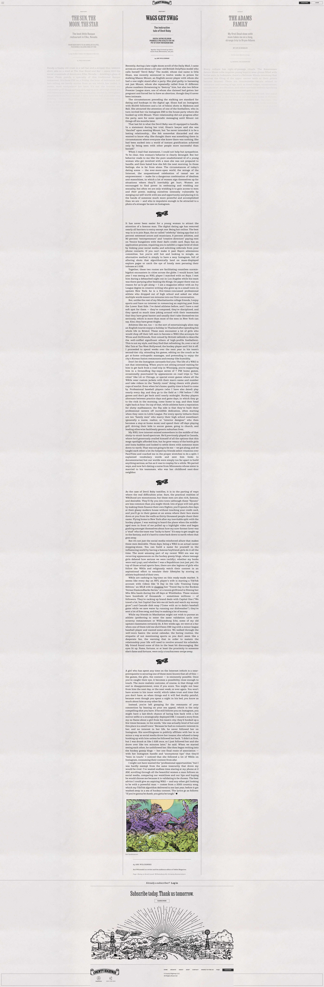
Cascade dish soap (149, 605)
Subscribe (304, 2)
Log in (174, 883)
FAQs (218, 969)
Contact (195, 969)
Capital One (186, 599)
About (181, 969)
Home (166, 969)
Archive (173, 969)
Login (317, 2)
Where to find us (207, 969)
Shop (188, 969)
